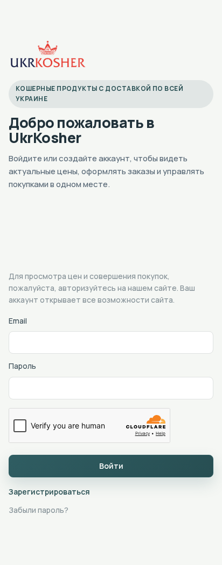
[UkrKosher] (47, 54)
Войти (111, 466)
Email (18, 321)
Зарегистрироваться (49, 492)
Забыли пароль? (38, 510)
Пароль (22, 366)
